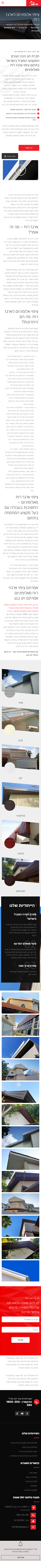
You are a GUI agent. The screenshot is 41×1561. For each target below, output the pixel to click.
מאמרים (33, 1486)
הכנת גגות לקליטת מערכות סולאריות (23, 1456)
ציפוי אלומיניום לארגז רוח (27, 1451)
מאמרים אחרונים (30, 1490)
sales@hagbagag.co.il (20, 1527)
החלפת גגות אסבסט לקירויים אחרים (23, 1443)
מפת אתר (32, 1473)
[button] (20, 170)
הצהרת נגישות (31, 1477)
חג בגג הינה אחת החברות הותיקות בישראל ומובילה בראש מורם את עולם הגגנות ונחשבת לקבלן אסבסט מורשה (21, 607)
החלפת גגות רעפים (29, 1447)
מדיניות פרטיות (31, 1481)
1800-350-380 (22, 1515)
